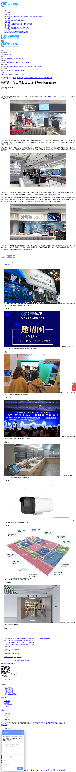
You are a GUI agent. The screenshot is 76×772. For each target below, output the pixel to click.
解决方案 (7, 18)
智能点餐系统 (17, 16)
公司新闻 (7, 32)
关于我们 (7, 12)
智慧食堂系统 (49, 96)
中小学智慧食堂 (27, 24)
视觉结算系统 (8, 16)
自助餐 (24, 20)
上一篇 (9, 262)
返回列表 (7, 264)
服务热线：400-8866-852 (12, 650)
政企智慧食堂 (8, 24)
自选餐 (12, 20)
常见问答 (19, 32)
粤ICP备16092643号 (39, 723)
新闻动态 (7, 30)
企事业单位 (22, 28)
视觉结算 (55, 723)
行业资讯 (25, 32)
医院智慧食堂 (17, 24)
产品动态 (13, 32)
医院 (27, 28)
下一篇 (9, 266)
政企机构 (15, 28)
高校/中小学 (8, 28)
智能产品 (7, 14)
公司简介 (4, 54)
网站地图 (4, 725)
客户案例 (7, 26)
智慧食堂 (7, 20)
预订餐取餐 (18, 20)
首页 (5, 10)
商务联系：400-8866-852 (12, 653)
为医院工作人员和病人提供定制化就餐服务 (38, 78)
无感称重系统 (26, 16)
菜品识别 (62, 723)
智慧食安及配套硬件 (37, 16)
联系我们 (10, 54)
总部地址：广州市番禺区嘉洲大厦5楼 (16, 660)
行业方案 (7, 22)
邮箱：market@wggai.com (12, 657)
